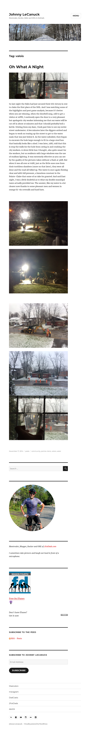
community (35, 451)
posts (27, 451)
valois (54, 451)
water (59, 451)
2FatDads (13, 703)
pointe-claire (46, 451)
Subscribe (19, 670)
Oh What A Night (26, 66)
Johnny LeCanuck (24, 14)
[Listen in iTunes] (38, 582)
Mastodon (14, 686)
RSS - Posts (16, 638)
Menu (76, 16)
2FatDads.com (50, 546)
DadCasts (13, 697)
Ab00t (12, 709)
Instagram (14, 692)
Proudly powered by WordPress (35, 724)
